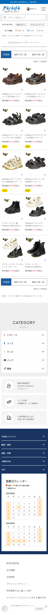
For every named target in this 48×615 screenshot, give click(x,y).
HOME (4, 36)
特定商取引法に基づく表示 (19, 590)
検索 (5, 17)
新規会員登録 (12, 563)
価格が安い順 (20, 54)
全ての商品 (8, 30)
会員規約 (10, 576)
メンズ (31, 30)
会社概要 (10, 570)
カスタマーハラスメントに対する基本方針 (26, 597)
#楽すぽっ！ (21, 24)
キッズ (41, 30)
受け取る (39, 609)
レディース (20, 30)
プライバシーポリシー (16, 583)
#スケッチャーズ (37, 24)
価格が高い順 (38, 54)
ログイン (33, 9)
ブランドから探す (13, 36)
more (24, 386)
